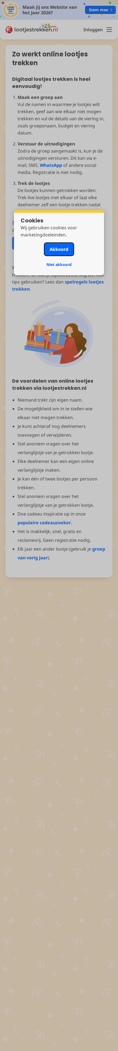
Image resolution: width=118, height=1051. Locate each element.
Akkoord (59, 249)
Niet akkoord (59, 264)
